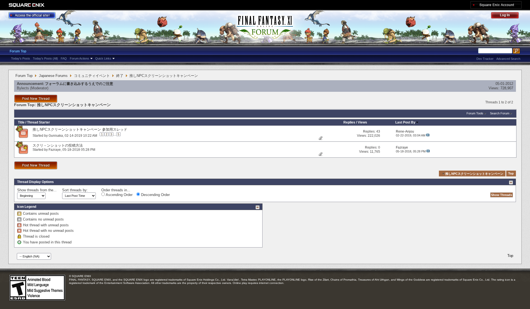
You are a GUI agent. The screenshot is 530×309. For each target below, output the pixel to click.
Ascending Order (118, 195)
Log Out (507, 16)
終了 (119, 76)
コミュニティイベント (92, 76)
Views (362, 122)
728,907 (506, 88)
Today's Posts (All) (45, 58)
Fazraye (55, 150)
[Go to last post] (428, 135)
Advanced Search (508, 58)
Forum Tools (475, 113)
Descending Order (155, 195)
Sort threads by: (75, 190)
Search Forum (499, 113)
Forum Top (18, 51)
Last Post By (405, 122)
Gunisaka (56, 135)
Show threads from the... (37, 190)
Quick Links (103, 58)
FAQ (64, 58)
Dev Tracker (485, 58)
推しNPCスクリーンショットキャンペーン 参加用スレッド (80, 129)
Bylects (23, 88)
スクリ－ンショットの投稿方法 (58, 145)
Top (511, 173)
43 (378, 131)
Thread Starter (38, 122)
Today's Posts (20, 58)
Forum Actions (79, 58)
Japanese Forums (53, 76)
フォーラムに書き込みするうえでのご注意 (79, 84)
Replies (349, 122)
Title (21, 122)
